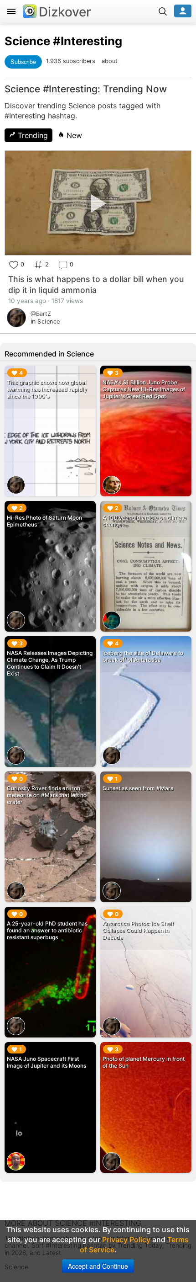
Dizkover (65, 12)
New (73, 135)
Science (27, 41)
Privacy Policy (126, 1239)
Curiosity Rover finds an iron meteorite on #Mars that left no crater (47, 795)
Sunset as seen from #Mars (138, 788)
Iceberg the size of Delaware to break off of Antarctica (143, 656)
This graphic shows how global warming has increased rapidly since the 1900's (47, 389)
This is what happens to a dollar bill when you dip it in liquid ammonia (96, 284)
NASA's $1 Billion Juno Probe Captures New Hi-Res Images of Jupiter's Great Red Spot (144, 389)
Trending (31, 135)
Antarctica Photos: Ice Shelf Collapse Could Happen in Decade (138, 930)
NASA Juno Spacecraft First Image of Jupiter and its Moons (46, 1062)
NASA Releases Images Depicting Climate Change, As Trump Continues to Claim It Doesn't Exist (50, 663)
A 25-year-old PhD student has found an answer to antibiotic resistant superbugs (47, 930)
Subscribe (23, 61)
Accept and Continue (98, 1266)
